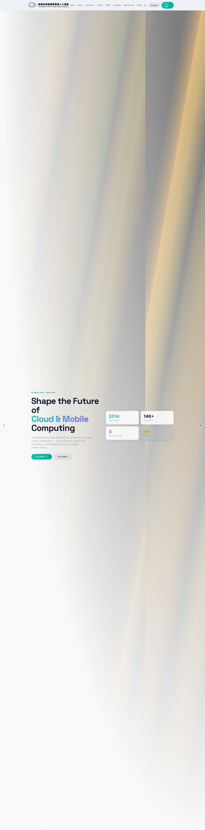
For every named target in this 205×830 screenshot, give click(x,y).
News (139, 5)
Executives (90, 5)
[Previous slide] (4, 425)
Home (72, 5)
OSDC (108, 5)
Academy (117, 5)
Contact (154, 5)
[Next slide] (200, 425)
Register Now (40, 452)
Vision (100, 5)
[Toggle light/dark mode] (145, 5)
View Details (61, 452)
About (80, 5)
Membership (129, 5)
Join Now (166, 5)
